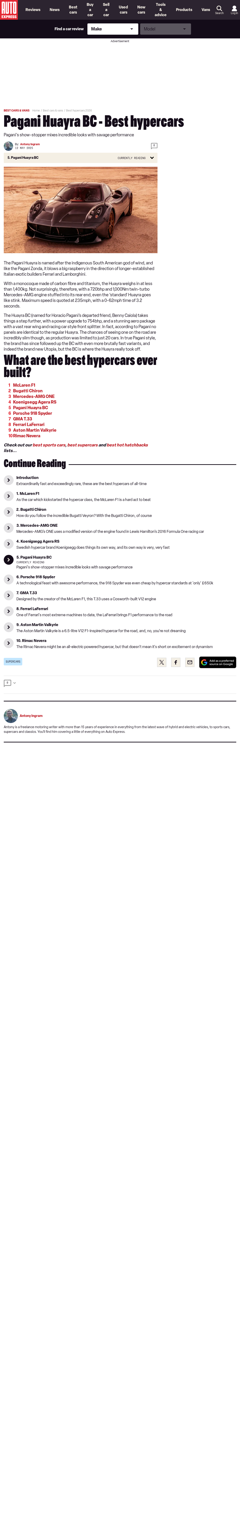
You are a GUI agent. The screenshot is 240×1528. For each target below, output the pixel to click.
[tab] (120, 685)
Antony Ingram (30, 144)
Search (219, 13)
